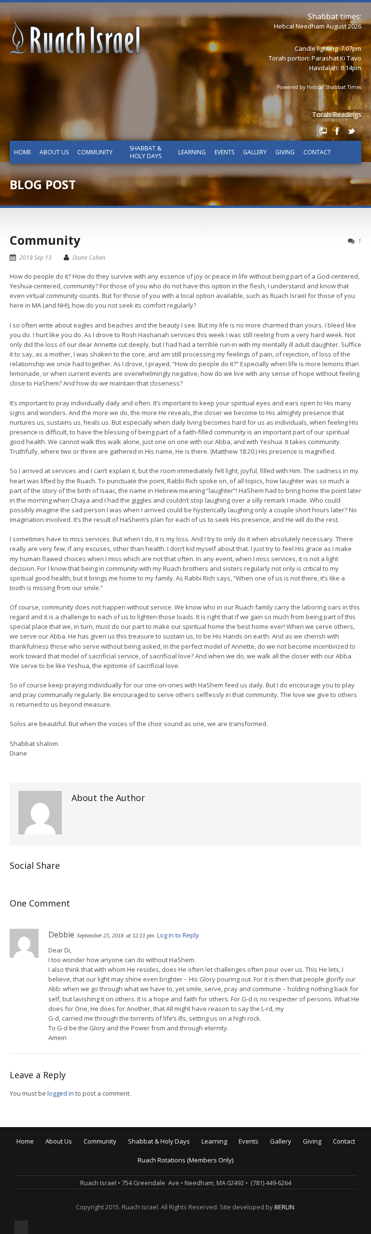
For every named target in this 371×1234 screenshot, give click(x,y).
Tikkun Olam (107, 1217)
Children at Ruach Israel (124, 1156)
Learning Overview (234, 1149)
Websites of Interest (237, 1203)
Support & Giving (333, 1149)
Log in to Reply (178, 935)
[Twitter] (351, 131)
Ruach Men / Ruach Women (129, 1196)
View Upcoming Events (277, 1149)
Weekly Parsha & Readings (173, 1163)
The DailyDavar (156, 1169)
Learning (192, 152)
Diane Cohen (88, 257)
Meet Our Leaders (77, 1169)
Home (22, 152)
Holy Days (148, 1156)
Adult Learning (228, 1163)
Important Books (231, 1190)
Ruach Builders (331, 1163)
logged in (60, 1093)
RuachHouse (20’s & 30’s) (125, 1183)
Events (224, 152)
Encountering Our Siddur (243, 1176)
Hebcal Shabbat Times (334, 87)
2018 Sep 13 (35, 257)
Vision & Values (74, 1163)
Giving (285, 152)
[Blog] (323, 131)
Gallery (255, 152)
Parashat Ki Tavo (336, 58)
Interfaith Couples (115, 1203)
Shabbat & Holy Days (145, 152)
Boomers (102, 1190)
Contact (317, 152)
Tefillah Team (109, 1210)
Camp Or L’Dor (110, 1169)
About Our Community (121, 1149)
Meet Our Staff (72, 1176)
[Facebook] (337, 131)
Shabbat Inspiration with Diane (179, 1176)
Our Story (65, 1156)
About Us (54, 152)
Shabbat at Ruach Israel (169, 1149)
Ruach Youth (107, 1163)
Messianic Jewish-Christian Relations (260, 1210)
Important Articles (232, 1196)
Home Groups (109, 1176)
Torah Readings (336, 114)
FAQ (57, 1190)
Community (95, 152)
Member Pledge (332, 1156)
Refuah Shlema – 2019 (277, 1163)
